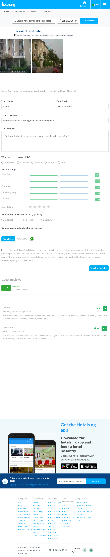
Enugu (65, 514)
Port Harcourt (68, 517)
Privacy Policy (24, 517)
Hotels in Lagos (54, 502)
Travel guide (38, 520)
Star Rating (7, 206)
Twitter (36, 502)
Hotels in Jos (53, 538)
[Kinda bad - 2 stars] (44, 207)
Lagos (65, 511)
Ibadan (65, 523)
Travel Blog (38, 511)
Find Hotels (89, 20)
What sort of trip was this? (15, 157)
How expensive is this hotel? (21, 214)
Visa (20, 502)
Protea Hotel (83, 502)
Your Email (61, 101)
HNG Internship (25, 529)
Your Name (7, 101)
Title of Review (9, 115)
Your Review (8, 128)
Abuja (64, 505)
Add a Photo (8, 239)
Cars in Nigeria (39, 535)
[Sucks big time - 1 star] (49, 207)
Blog (20, 505)
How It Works (24, 526)
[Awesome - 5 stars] (30, 207)
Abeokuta (66, 526)
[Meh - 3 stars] (39, 207)
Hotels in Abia (54, 535)
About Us (22, 508)
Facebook (37, 505)
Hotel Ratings (8, 169)
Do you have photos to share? (22, 227)
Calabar (65, 508)
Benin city (66, 520)
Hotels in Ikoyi (54, 514)
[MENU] (104, 4)
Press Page (23, 511)
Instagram (37, 508)
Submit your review (98, 268)
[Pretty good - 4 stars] (35, 207)
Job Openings (24, 514)
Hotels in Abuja (54, 511)
